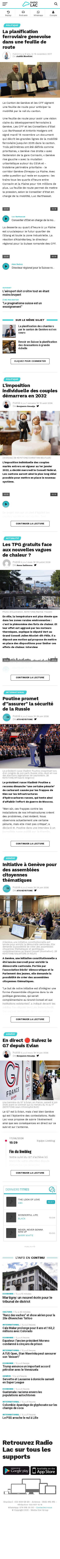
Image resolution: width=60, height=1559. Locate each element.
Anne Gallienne (24, 565)
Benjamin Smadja (26, 406)
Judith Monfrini (24, 56)
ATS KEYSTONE (25, 719)
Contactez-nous (44, 1507)
